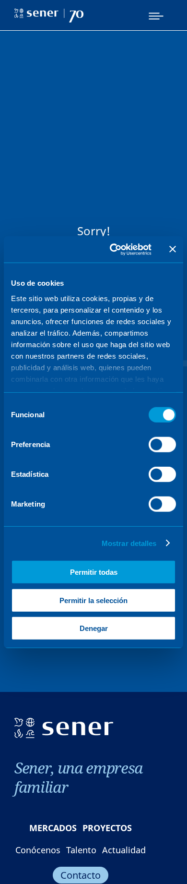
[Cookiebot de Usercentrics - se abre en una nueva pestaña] (113, 249)
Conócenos (37, 850)
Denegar (94, 628)
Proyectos (107, 828)
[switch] (162, 444)
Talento (81, 850)
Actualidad (124, 850)
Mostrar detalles (129, 543)
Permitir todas (93, 572)
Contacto (80, 875)
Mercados (53, 828)
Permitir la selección (93, 600)
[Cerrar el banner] (172, 249)
